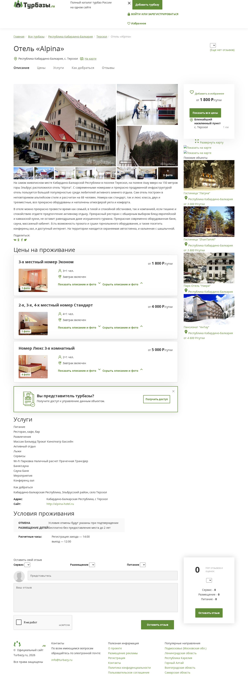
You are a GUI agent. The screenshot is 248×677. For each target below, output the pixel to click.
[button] (101, 284)
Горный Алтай (174, 663)
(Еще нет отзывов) (222, 50)
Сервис (19, 564)
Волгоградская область (180, 667)
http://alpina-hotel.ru (60, 504)
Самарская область (177, 672)
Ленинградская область (180, 653)
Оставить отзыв (157, 624)
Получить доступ (157, 399)
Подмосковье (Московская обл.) (185, 648)
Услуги (58, 68)
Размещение (79, 564)
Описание (21, 68)
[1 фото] (33, 280)
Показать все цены (205, 113)
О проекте (115, 648)
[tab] (94, 280)
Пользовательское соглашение (128, 672)
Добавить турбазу (147, 4)
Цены (41, 68)
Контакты (114, 663)
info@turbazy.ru (61, 660)
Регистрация (116, 658)
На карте (90, 58)
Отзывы (108, 68)
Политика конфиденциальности (129, 667)
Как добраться (83, 68)
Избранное (138, 23)
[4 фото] (33, 366)
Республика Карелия (178, 658)
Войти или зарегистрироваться (154, 14)
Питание (133, 564)
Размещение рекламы (123, 653)
